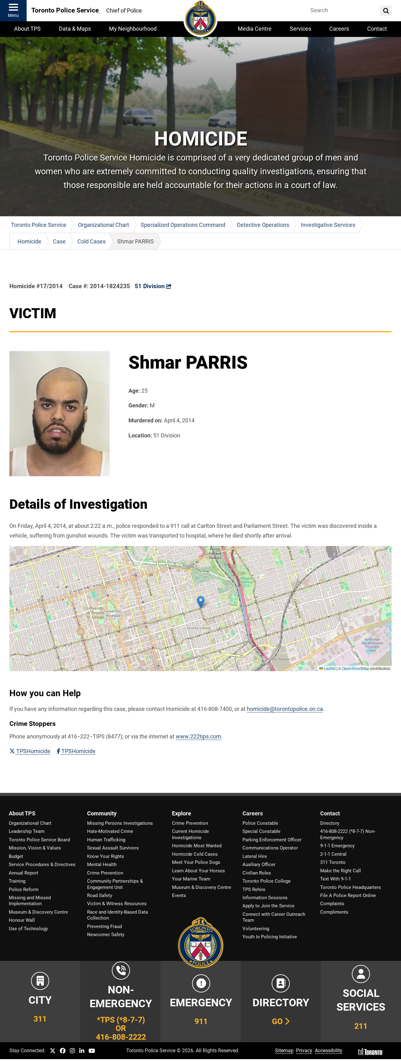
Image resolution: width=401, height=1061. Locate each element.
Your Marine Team (191, 879)
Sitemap (284, 1050)
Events (179, 895)
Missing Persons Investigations (120, 823)
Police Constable (260, 823)
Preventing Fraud (104, 926)
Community (102, 813)
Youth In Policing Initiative (269, 937)
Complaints (332, 903)
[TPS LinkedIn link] (82, 1051)
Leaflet (329, 668)
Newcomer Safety (105, 934)
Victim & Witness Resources (117, 903)
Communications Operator (270, 848)
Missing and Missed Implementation (30, 900)
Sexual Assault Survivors (113, 848)
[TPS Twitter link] (52, 1051)
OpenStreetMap (355, 668)
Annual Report (23, 873)
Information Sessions (265, 897)
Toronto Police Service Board (39, 840)
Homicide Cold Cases (195, 854)
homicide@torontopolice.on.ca (285, 709)
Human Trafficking (106, 840)
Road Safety (99, 895)
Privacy (304, 1050)
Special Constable (261, 831)
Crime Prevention (105, 873)
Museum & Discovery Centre (38, 912)
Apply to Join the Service (268, 906)
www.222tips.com (198, 736)
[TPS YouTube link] (92, 1051)
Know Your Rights (105, 856)
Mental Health (102, 864)
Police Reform (24, 889)
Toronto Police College (266, 881)
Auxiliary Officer (258, 864)
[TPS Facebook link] (62, 1051)
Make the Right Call (340, 871)
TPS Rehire (253, 889)
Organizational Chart (30, 823)
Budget (16, 856)
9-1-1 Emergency (337, 846)
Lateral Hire (254, 856)
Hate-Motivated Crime (110, 831)
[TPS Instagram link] (72, 1051)
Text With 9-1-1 (335, 879)
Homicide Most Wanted (196, 846)
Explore (181, 813)
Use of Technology (28, 928)
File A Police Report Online (348, 895)
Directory (329, 823)
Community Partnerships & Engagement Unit (115, 884)
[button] (201, 602)
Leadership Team (26, 831)
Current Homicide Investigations (190, 834)
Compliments (334, 912)
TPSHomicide (32, 751)
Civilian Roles (256, 873)
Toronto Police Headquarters (350, 887)
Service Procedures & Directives (42, 864)
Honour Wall (22, 920)
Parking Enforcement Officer (271, 840)
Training (17, 881)
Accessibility (328, 1050)
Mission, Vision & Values (35, 848)
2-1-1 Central (333, 854)
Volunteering (255, 928)
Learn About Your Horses (198, 871)
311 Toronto (333, 862)
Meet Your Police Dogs (196, 862)
